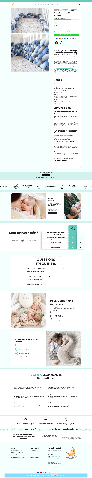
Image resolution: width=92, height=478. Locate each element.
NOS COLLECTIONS (52, 213)
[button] (77, 4)
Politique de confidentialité (16, 455)
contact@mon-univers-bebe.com (55, 457)
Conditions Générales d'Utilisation (18, 452)
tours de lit (61, 76)
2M (55, 23)
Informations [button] (16, 448)
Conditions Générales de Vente (17, 450)
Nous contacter (32, 450)
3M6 (63, 23)
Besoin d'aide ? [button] (35, 448)
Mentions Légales (15, 454)
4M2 (68, 23)
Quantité (56, 25)
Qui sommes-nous (33, 455)
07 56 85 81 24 (56, 458)
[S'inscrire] (80, 435)
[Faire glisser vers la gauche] (75, 41)
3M (59, 23)
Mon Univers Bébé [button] (54, 448)
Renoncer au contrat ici (34, 457)
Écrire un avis (46, 175)
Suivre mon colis (32, 454)
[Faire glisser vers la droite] (77, 41)
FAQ (30, 452)
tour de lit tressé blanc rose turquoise (64, 68)
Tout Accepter (54, 475)
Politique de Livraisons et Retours (18, 457)
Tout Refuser (62, 475)
